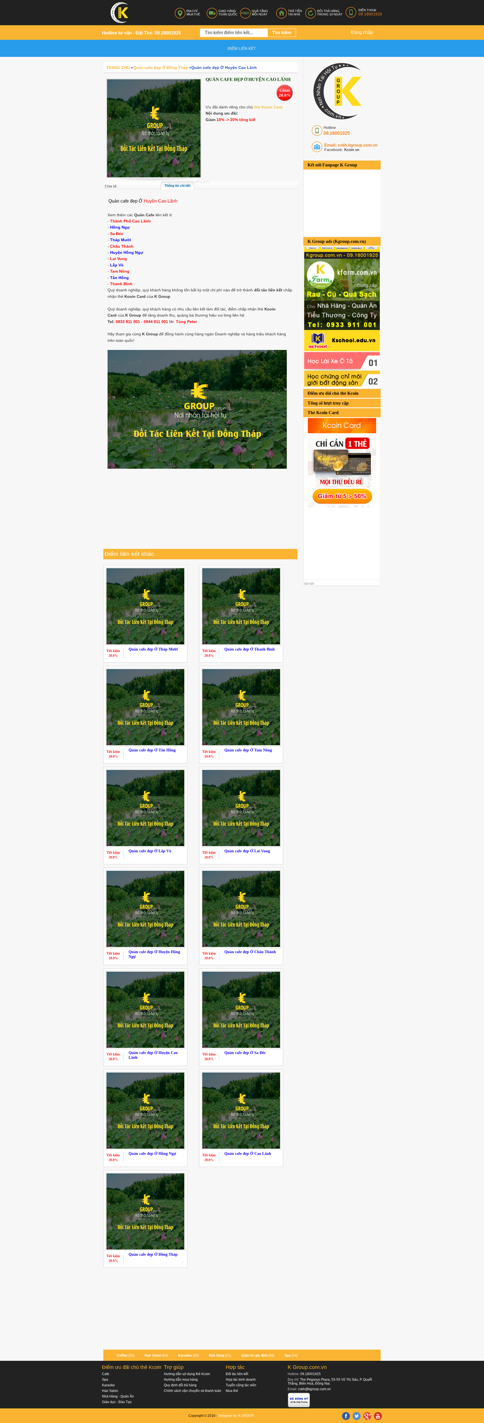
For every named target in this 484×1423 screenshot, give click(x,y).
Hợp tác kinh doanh (241, 1380)
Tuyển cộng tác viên (241, 1385)
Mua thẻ (232, 1391)
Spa (288, 1355)
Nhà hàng (216, 1355)
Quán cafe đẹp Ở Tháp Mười (153, 649)
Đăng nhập (362, 32)
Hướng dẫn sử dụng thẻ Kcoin (187, 1374)
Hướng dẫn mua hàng (181, 1380)
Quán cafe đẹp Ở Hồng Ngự (152, 1154)
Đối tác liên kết (237, 1374)
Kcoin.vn (351, 149)
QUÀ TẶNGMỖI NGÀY (260, 12)
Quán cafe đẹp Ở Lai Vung (247, 851)
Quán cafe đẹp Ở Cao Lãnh (247, 1154)
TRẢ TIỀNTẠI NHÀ (295, 12)
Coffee (122, 1355)
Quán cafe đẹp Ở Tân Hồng (152, 750)
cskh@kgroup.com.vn (314, 1389)
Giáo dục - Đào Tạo (117, 1402)
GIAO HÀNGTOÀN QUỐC (228, 12)
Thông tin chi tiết (177, 186)
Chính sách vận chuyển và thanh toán (192, 1391)
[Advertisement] (346, 543)
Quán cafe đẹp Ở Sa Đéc (245, 1053)
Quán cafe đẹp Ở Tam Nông (248, 750)
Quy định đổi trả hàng (180, 1385)
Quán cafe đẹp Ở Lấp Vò (150, 851)
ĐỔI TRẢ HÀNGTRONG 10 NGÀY (329, 12)
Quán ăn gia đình (254, 1355)
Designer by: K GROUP (236, 1416)
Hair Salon (153, 1355)
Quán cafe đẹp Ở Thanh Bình (249, 649)
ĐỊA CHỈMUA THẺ (193, 12)
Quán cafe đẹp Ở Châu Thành (250, 952)
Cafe (105, 1374)
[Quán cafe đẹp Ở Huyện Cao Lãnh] (154, 128)
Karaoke (185, 1355)
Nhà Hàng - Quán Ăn (118, 1396)
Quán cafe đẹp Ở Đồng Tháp (153, 1254)
